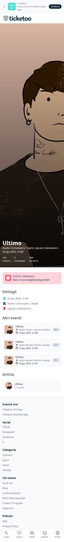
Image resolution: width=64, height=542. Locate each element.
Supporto (8, 508)
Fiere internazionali (13, 498)
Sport (5, 460)
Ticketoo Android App (15, 414)
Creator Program (12, 503)
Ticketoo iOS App (12, 409)
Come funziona (11, 493)
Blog (5, 488)
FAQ (4, 521)
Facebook (8, 437)
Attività (6, 470)
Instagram (8, 432)
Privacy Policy (10, 526)
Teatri (5, 465)
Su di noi (7, 483)
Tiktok (6, 427)
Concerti (7, 455)
